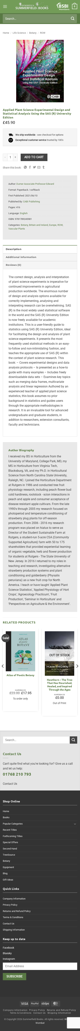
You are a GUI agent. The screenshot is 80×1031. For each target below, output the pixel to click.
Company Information (14, 898)
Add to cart (34, 157)
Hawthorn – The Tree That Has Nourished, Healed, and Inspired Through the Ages (59, 684)
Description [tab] (13, 249)
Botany (32, 32)
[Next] (77, 673)
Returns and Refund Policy (17, 911)
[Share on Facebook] (29, 167)
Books (6, 817)
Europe (52, 225)
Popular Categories (13, 823)
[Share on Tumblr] (43, 167)
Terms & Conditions (13, 917)
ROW (42, 32)
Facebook (8, 947)
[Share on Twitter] (34, 167)
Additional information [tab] (21, 257)
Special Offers (10, 842)
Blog (5, 873)
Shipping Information (14, 929)
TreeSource (9, 854)
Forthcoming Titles (13, 836)
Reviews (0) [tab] (13, 265)
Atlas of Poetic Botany (20, 675)
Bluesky (7, 953)
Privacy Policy (10, 904)
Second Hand (10, 848)
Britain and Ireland (38, 225)
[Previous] (3, 673)
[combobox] (40, 18)
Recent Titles (10, 829)
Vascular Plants (16, 228)
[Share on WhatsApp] (25, 167)
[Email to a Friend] (38, 167)
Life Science (19, 32)
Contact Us (8, 923)
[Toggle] (75, 824)
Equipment (8, 867)
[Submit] (72, 18)
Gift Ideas (8, 879)
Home (6, 32)
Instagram (9, 958)
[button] (5, 6)
